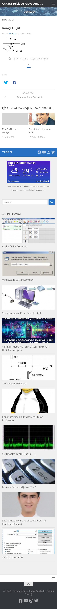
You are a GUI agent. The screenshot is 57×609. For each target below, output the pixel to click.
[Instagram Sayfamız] (48, 152)
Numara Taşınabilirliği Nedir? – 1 (19, 487)
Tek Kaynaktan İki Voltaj (14, 383)
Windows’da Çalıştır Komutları (17, 279)
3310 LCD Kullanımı (12, 557)
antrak (12, 33)
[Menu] (53, 3)
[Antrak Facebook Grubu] (39, 152)
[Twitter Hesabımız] (53, 152)
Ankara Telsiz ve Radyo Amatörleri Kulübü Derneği (22, 4)
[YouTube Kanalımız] (43, 152)
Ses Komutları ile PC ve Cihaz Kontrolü (22, 313)
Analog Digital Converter (14, 246)
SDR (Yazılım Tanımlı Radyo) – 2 (18, 453)
